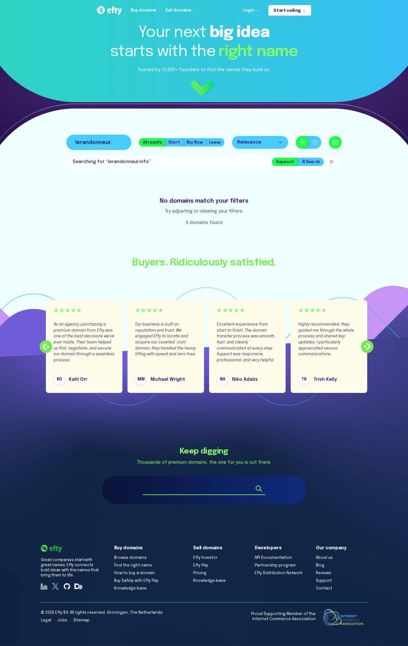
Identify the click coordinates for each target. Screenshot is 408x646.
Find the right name (133, 565)
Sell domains (178, 10)
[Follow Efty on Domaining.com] (78, 586)
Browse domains (130, 558)
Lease (215, 143)
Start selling (287, 11)
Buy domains (143, 10)
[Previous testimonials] (46, 346)
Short (174, 143)
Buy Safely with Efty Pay (136, 581)
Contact (324, 588)
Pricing (200, 573)
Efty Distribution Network (278, 573)
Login (248, 10)
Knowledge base (130, 588)
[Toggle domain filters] (335, 142)
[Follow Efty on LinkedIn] (44, 586)
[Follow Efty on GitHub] (67, 586)
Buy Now (194, 143)
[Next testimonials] (367, 346)
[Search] (259, 488)
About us (324, 558)
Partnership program (275, 565)
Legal (46, 620)
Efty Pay (200, 565)
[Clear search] (331, 162)
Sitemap (81, 620)
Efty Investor (205, 558)
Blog (320, 565)
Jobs (62, 620)
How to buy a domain (134, 573)
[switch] (308, 142)
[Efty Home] (109, 10)
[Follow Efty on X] (55, 586)
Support (324, 581)
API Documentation (273, 558)
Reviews (323, 573)
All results (152, 143)
